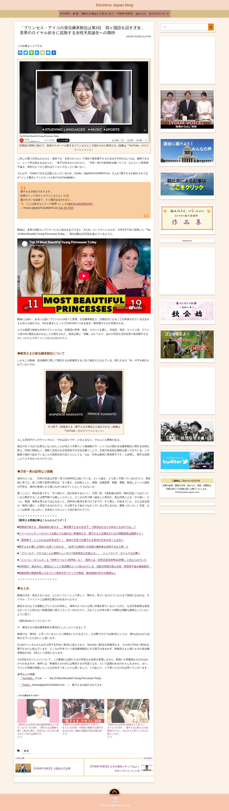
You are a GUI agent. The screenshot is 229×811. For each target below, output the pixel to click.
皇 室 (75, 13)
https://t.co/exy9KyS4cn (80, 203)
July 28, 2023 (66, 208)
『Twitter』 (26, 685)
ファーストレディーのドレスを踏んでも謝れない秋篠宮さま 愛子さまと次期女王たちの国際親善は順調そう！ (81, 533)
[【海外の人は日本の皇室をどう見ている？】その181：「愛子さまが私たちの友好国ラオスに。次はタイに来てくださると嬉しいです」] (128, 711)
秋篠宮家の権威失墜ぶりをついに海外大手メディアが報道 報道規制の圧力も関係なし (67, 573)
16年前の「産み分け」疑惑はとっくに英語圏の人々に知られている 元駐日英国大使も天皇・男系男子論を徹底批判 (85, 566)
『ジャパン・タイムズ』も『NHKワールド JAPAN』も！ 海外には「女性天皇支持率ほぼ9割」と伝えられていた (83, 560)
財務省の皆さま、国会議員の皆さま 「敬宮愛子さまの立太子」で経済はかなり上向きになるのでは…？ (77, 527)
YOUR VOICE (125, 13)
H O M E (65, 13)
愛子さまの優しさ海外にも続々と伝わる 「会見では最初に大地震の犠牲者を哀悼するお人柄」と (74, 546)
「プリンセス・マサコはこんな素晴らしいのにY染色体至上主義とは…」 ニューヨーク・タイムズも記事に (79, 553)
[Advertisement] (187, 60)
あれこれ (141, 13)
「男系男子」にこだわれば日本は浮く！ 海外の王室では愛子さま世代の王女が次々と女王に (71, 540)
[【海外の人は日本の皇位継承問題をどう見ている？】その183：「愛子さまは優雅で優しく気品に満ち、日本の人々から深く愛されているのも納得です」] (38, 711)
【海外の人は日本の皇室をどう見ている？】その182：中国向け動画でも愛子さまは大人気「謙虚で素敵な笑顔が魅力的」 (83, 727)
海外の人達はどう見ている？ (97, 13)
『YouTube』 (27, 678)
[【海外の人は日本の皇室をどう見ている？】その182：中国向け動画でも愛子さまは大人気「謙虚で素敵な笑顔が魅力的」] (83, 711)
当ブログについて (159, 13)
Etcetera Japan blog (114, 5)
